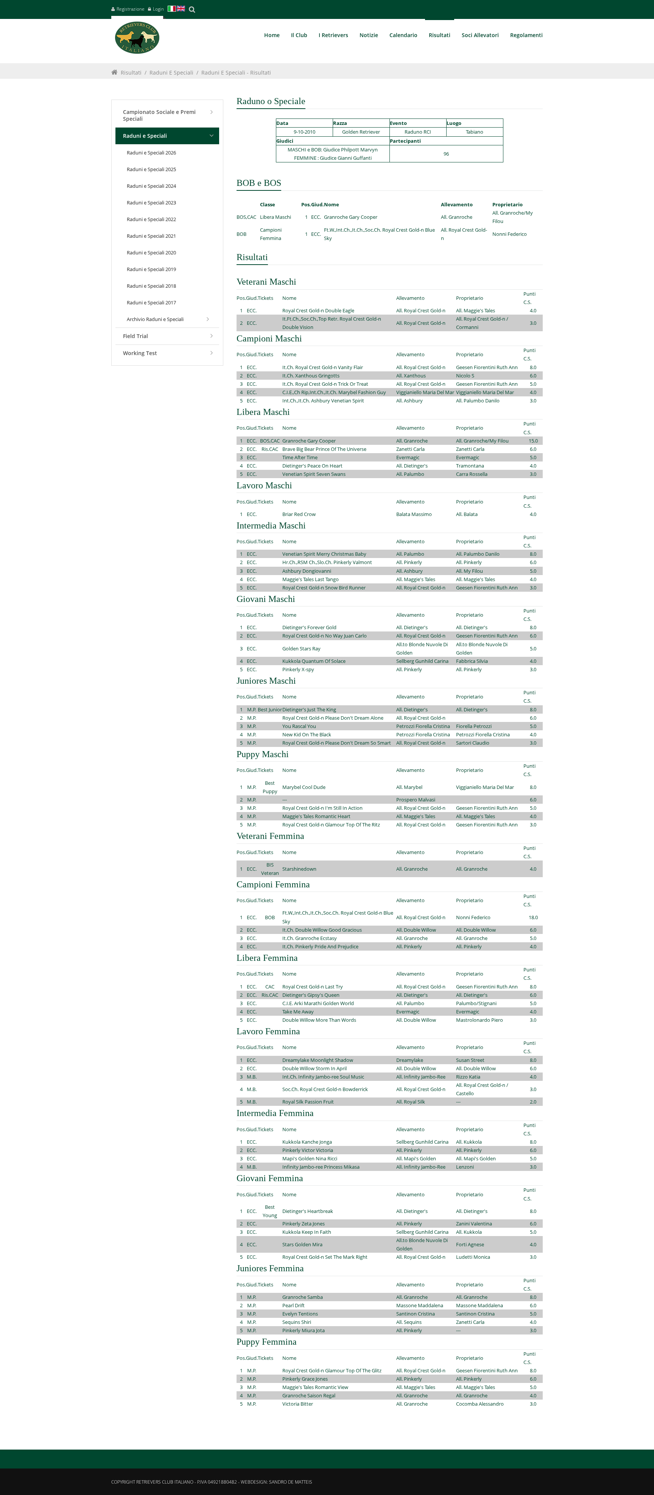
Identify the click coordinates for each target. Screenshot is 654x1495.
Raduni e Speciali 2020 (151, 252)
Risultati (131, 72)
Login (158, 9)
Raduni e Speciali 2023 (151, 202)
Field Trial (135, 336)
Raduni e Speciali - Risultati (236, 72)
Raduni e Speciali (171, 72)
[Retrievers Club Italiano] (137, 39)
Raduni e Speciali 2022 (151, 219)
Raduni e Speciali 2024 (151, 185)
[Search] (192, 9)
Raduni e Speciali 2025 (151, 169)
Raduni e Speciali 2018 (151, 285)
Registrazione (131, 9)
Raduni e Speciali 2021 (151, 235)
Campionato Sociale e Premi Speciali (159, 115)
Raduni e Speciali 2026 (151, 152)
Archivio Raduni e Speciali (155, 319)
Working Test (140, 353)
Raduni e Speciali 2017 (151, 302)
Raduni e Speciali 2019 (151, 269)
